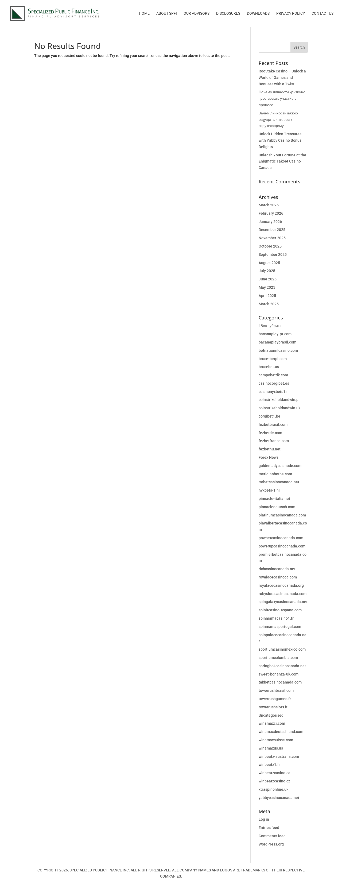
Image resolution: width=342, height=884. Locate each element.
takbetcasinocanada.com (280, 682)
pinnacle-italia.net (274, 498)
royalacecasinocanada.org (281, 585)
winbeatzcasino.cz (274, 781)
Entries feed (269, 827)
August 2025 (269, 263)
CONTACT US (322, 13)
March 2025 (269, 304)
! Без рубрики (270, 325)
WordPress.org (271, 844)
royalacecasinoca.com (278, 577)
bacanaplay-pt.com (275, 334)
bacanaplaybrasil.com (277, 342)
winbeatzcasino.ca (274, 773)
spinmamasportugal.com (280, 626)
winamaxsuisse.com (276, 740)
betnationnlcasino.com (278, 350)
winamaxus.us (271, 748)
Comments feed (272, 836)
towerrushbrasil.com (276, 690)
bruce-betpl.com (273, 359)
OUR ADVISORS (196, 13)
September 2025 (273, 254)
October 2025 (270, 246)
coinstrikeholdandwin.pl (279, 399)
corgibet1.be (269, 416)
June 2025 (268, 279)
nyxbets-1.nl (269, 490)
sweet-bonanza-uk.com (278, 674)
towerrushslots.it (273, 707)
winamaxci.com (272, 723)
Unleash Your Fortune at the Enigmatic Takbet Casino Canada (282, 161)
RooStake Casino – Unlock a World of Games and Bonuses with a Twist (282, 77)
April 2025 (267, 296)
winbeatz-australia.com (279, 756)
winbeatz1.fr (269, 764)
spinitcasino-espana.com (280, 610)
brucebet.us (269, 367)
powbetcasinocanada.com (281, 538)
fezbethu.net (270, 449)
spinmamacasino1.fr (276, 618)
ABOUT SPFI (166, 13)
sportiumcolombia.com (278, 657)
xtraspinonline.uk (273, 789)
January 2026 (270, 221)
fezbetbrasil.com (273, 424)
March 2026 (269, 205)
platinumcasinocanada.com (282, 515)
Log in (264, 819)
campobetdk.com (273, 375)
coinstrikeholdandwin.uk (279, 408)
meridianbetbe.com (275, 474)
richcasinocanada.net (277, 569)
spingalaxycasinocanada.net (283, 602)
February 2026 (271, 213)
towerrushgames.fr (275, 699)
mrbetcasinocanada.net (279, 482)
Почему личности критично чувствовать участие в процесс (282, 98)
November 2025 (272, 238)
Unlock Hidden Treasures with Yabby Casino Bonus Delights (280, 140)
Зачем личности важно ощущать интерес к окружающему (278, 119)
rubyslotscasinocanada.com (282, 594)
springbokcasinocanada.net (282, 666)
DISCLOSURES (228, 13)
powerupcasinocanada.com (282, 546)
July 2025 (267, 271)
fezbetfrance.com (274, 441)
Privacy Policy (290, 13)
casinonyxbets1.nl (274, 391)
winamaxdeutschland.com (281, 731)
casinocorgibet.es (274, 383)
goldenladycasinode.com (280, 466)
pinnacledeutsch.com (277, 507)
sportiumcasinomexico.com (282, 649)
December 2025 (272, 229)
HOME (144, 13)
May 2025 (267, 287)
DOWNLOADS (258, 13)
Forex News (268, 457)
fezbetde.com (270, 433)
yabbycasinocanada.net (279, 798)
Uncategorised (271, 715)
